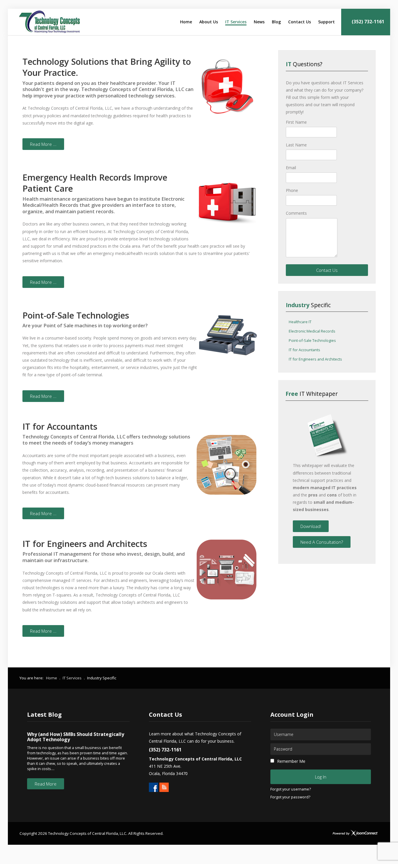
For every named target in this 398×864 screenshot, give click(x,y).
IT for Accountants (304, 350)
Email (291, 167)
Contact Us (327, 270)
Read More (46, 784)
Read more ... (43, 144)
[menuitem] (186, 22)
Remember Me (291, 761)
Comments (296, 213)
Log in (320, 777)
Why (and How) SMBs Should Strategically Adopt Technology (75, 737)
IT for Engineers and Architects (315, 359)
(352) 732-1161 (367, 22)
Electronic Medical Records (312, 331)
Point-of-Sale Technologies (312, 340)
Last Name (296, 145)
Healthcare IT (300, 322)
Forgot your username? (290, 789)
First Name (296, 122)
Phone (292, 190)
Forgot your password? (290, 797)
